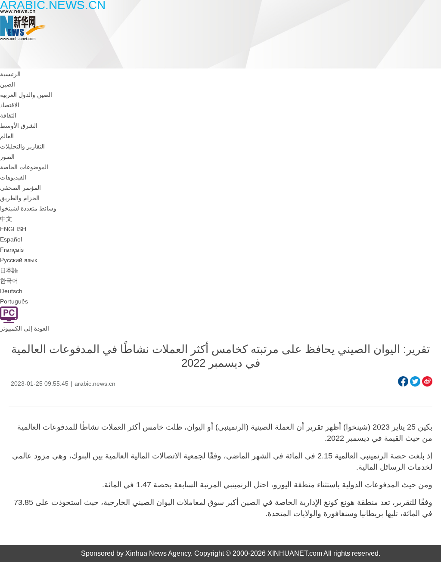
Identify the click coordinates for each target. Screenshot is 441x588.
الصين (7, 84)
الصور (7, 156)
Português (14, 301)
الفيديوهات (13, 177)
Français (12, 249)
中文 (6, 218)
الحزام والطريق (20, 198)
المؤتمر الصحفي (20, 187)
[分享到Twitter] (415, 381)
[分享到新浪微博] (427, 381)
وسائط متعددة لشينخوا (28, 208)
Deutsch (11, 291)
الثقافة (8, 115)
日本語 (9, 270)
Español (11, 239)
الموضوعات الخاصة (24, 167)
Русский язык (18, 260)
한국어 (9, 280)
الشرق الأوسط (18, 125)
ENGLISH (13, 229)
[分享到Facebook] (403, 381)
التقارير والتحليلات (22, 146)
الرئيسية (10, 74)
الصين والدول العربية (26, 94)
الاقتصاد (9, 105)
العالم (7, 136)
